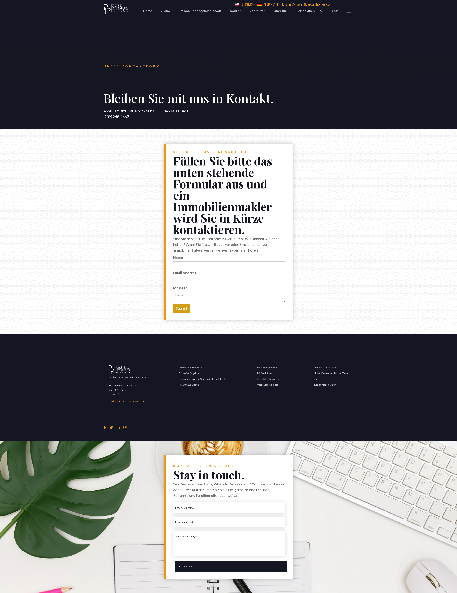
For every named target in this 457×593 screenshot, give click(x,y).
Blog (334, 11)
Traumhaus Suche (189, 384)
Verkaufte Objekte (267, 384)
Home (147, 11)
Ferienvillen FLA (309, 11)
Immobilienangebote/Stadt (200, 11)
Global (166, 11)
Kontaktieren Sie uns (326, 384)
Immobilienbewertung (269, 378)
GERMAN (271, 4)
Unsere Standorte (267, 367)
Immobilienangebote (190, 367)
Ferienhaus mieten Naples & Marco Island (202, 378)
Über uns (281, 11)
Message (180, 288)
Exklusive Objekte (189, 373)
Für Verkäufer (264, 373)
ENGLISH (248, 4)
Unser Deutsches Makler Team (331, 373)
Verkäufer (257, 11)
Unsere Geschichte (325, 367)
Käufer (235, 11)
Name (178, 257)
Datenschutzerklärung (126, 401)
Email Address (184, 273)
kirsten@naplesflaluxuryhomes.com (307, 4)
